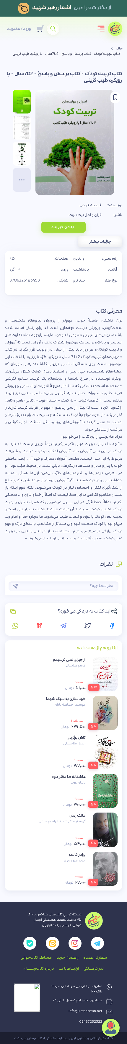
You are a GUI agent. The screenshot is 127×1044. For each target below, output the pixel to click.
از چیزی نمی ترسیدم (69, 659)
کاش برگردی (76, 737)
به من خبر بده (62, 227)
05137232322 (90, 1021)
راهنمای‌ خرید (67, 957)
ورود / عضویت (19, 28)
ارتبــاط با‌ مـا (69, 968)
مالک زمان (77, 815)
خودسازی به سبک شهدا (66, 698)
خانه (119, 48)
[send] (15, 586)
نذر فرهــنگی (94, 968)
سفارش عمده (95, 957)
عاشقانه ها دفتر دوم (69, 776)
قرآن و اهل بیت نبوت (85, 215)
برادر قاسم (77, 854)
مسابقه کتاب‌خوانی (36, 957)
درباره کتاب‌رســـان (38, 968)
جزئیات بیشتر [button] (100, 241)
